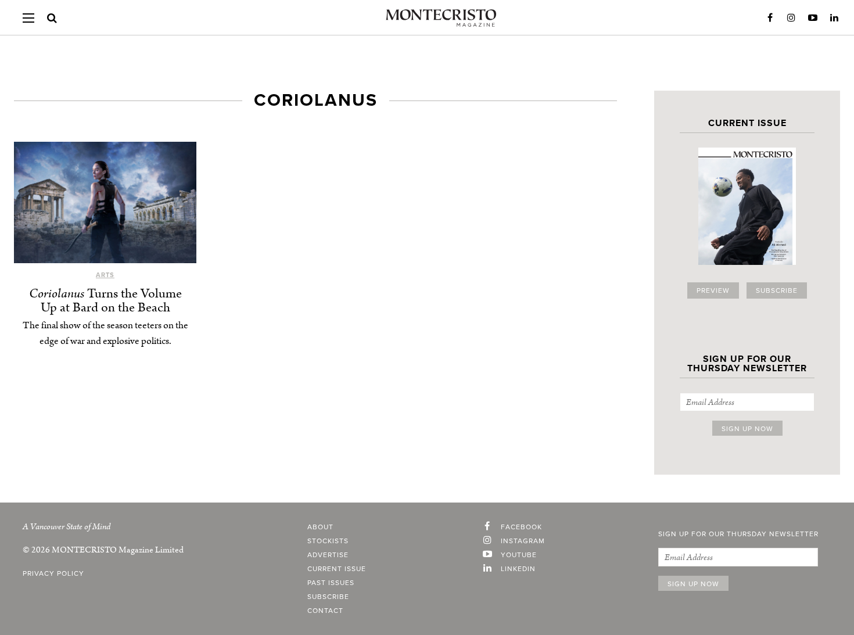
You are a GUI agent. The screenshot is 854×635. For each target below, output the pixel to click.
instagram (523, 541)
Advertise (328, 555)
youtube (519, 555)
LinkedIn (834, 18)
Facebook (770, 18)
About (320, 527)
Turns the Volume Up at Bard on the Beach (105, 300)
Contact (325, 611)
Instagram (791, 18)
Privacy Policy (53, 573)
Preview (713, 290)
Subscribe (777, 290)
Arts (105, 275)
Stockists (328, 541)
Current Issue (336, 569)
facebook (521, 527)
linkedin (518, 569)
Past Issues (330, 583)
